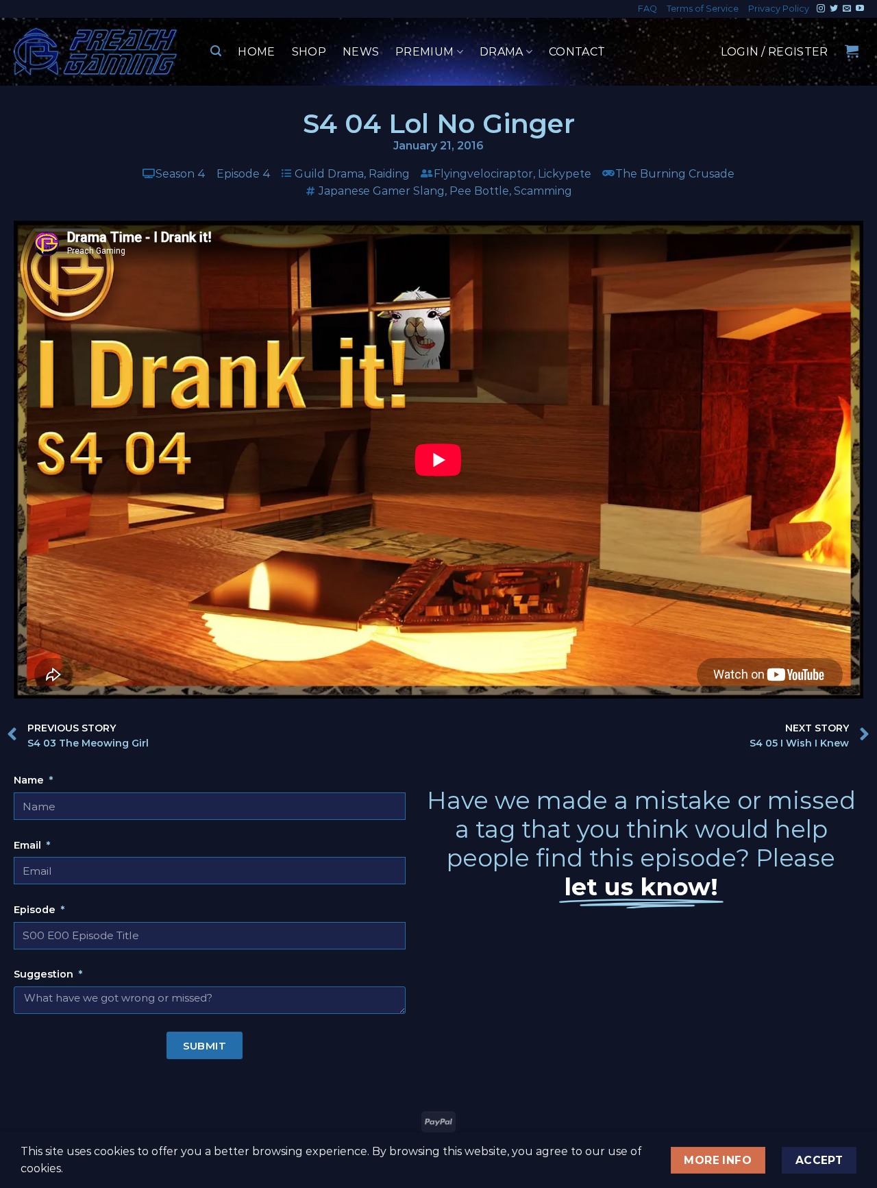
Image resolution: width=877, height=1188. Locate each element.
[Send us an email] (847, 9)
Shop (309, 51)
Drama (501, 51)
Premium (424, 51)
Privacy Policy (778, 8)
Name (30, 780)
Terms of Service (703, 8)
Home (256, 51)
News (361, 51)
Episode (36, 910)
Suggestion (45, 974)
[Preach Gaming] (96, 51)
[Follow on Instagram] (821, 9)
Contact (577, 51)
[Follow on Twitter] (834, 9)
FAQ (647, 8)
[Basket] (852, 51)
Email (29, 845)
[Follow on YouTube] (860, 9)
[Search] (216, 51)
